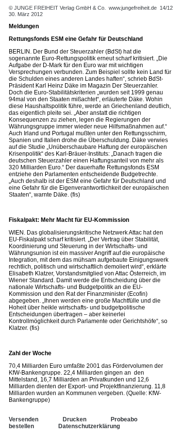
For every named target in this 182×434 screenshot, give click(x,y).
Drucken (74, 419)
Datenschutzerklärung (89, 426)
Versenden (23, 419)
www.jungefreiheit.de (133, 8)
